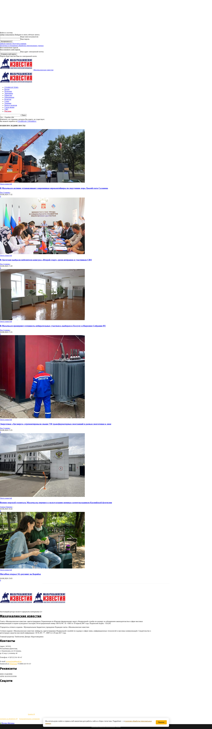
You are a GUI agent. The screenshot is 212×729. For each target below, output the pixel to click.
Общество (8, 95)
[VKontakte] (5, 687)
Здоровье (7, 103)
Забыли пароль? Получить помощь (13, 44)
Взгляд (6, 89)
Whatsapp (13, 664)
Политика (8, 91)
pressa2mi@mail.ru (14, 661)
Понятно (161, 722)
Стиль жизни (9, 107)
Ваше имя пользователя (29, 37)
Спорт (6, 101)
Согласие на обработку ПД (9, 719)
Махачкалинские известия (20, 616)
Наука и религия (10, 105)
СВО (6, 109)
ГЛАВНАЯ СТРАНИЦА (27, 121)
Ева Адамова (5, 192)
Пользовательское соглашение (29, 719)
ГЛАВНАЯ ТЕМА (11, 87)
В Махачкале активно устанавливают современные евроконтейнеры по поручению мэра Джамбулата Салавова (54, 188)
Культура (7, 99)
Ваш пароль (24, 39)
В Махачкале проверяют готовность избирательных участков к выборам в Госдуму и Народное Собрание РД (52, 326)
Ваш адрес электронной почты (32, 52)
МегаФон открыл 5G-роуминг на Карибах (20, 574)
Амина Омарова (6, 507)
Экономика (8, 93)
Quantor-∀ (31, 714)
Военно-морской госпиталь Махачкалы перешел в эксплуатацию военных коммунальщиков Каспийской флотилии (56, 502)
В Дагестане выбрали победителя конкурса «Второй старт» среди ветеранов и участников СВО (46, 260)
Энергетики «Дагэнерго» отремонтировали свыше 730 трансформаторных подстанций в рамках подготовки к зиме (55, 424)
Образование (9, 97)
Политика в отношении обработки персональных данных (22, 46)
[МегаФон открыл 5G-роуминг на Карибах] (42, 568)
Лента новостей (6, 184)
